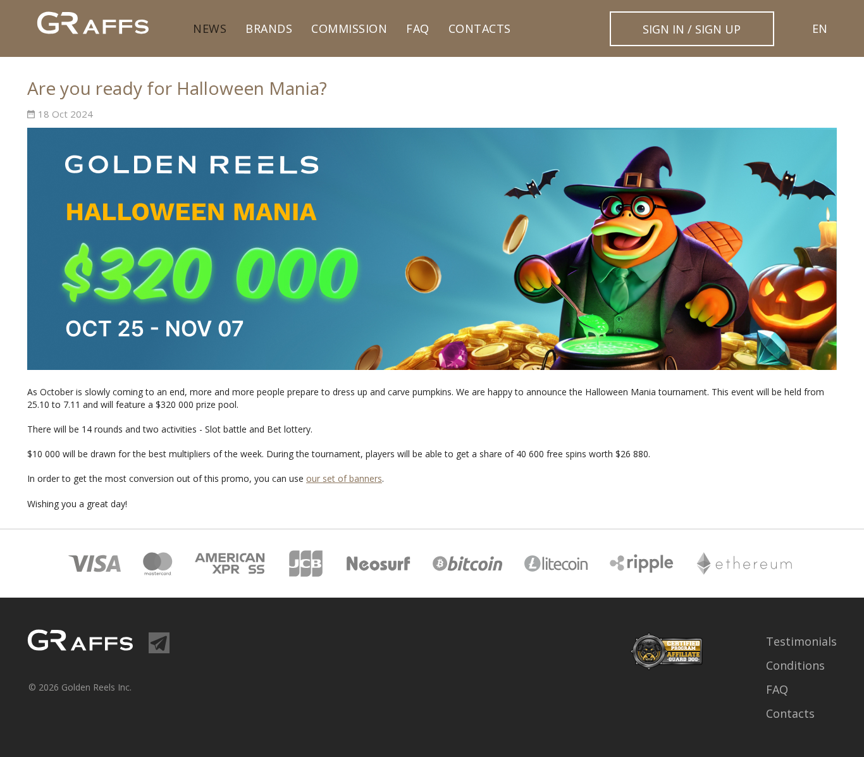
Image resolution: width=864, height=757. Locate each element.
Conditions (795, 665)
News (209, 28)
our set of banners (344, 478)
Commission (349, 28)
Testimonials (801, 641)
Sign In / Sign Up (692, 29)
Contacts (479, 28)
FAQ (417, 28)
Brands (268, 28)
